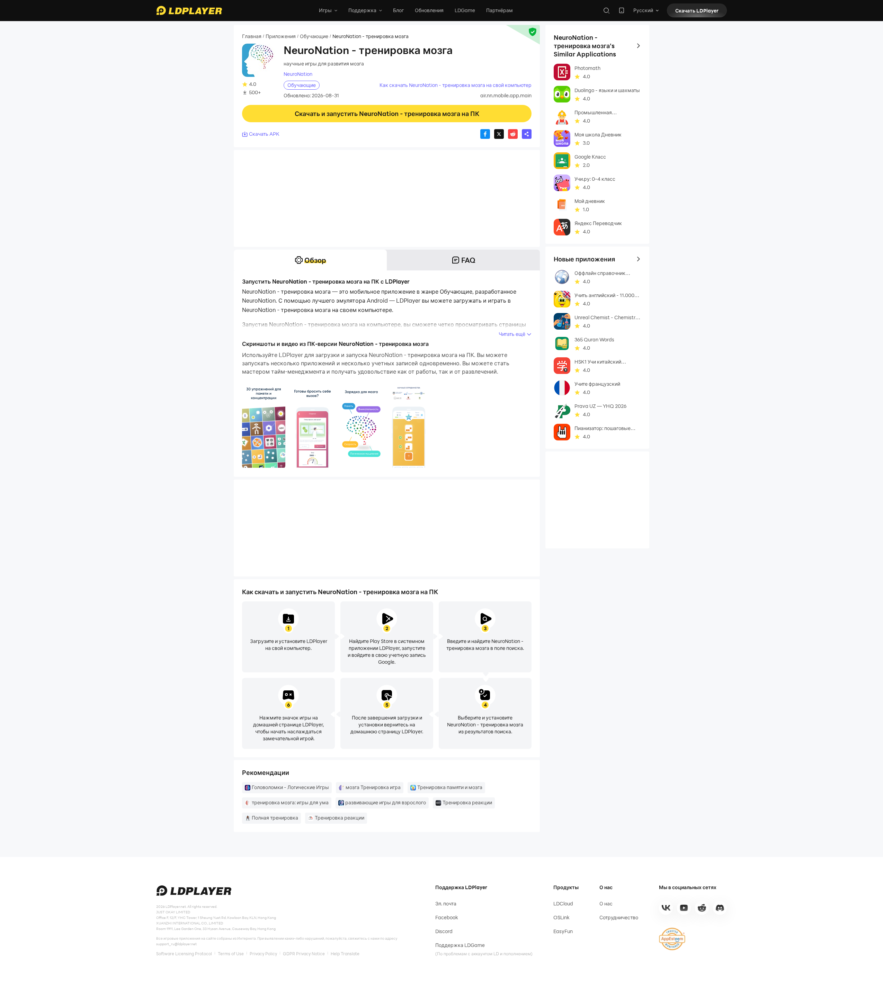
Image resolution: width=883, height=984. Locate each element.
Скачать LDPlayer (697, 10)
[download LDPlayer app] (621, 10)
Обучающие (314, 36)
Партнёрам (499, 10)
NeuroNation (298, 74)
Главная (251, 36)
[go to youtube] (684, 908)
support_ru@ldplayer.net (176, 943)
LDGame (465, 10)
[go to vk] (666, 908)
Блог (398, 10)
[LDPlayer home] (189, 10)
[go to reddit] (702, 908)
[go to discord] (720, 908)
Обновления (429, 10)
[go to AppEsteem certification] (672, 939)
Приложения (281, 36)
